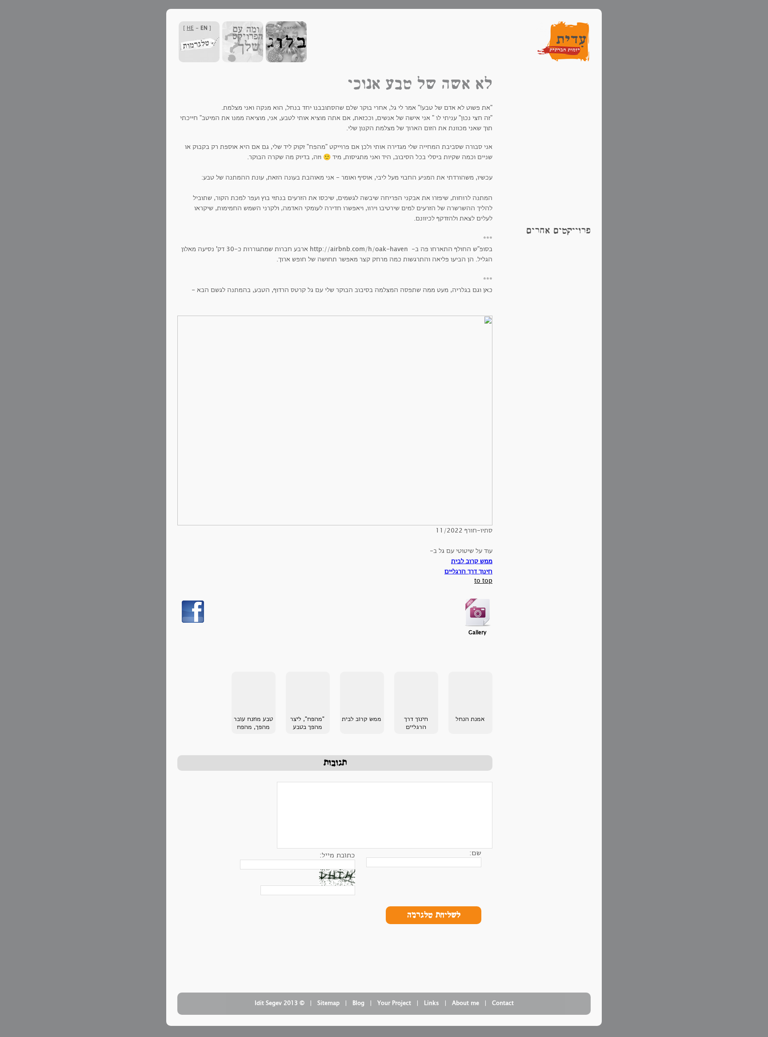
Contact (503, 1003)
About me (465, 1003)
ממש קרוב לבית (471, 561)
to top (483, 581)
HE (190, 28)
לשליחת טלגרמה (433, 915)
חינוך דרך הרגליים (468, 571)
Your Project (394, 1003)
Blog (358, 1003)
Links (431, 1003)
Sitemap (328, 1003)
